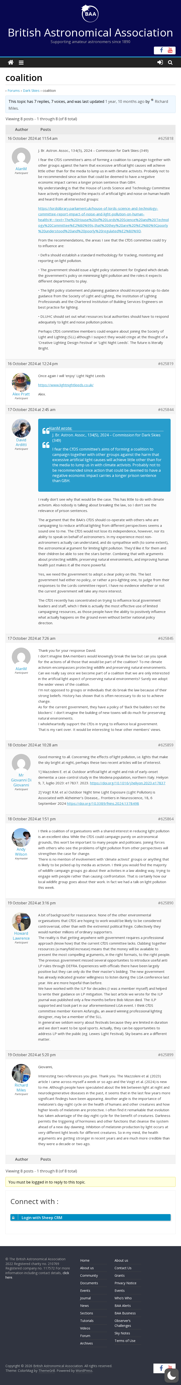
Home (85, 1260)
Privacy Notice (125, 1283)
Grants (120, 1275)
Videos (85, 1328)
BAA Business (125, 1313)
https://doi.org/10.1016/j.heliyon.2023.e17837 (127, 783)
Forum (85, 1335)
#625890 (165, 903)
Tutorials (87, 1320)
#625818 (165, 138)
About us (87, 1268)
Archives (86, 1343)
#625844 (165, 409)
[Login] (160, 62)
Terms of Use (125, 1340)
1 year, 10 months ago (124, 101)
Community (89, 1275)
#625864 (165, 819)
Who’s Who (123, 1298)
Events (85, 1290)
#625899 (165, 1054)
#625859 (165, 745)
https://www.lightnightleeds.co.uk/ (66, 384)
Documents (89, 1283)
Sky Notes (122, 1333)
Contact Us (123, 1268)
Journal (85, 1298)
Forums (14, 90)
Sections (86, 1313)
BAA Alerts (123, 1305)
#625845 (165, 638)
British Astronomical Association (90, 32)
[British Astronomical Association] (10, 62)
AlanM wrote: (60, 428)
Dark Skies (31, 90)
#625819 (165, 363)
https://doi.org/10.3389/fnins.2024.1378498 (103, 803)
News (84, 1305)
